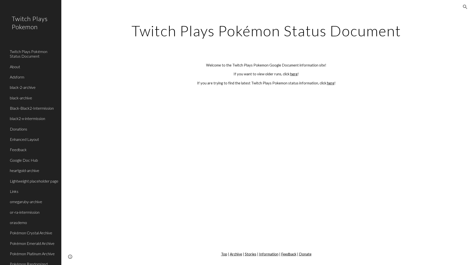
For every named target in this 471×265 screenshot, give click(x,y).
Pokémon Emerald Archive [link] (32, 243)
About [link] (15, 66)
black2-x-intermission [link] (27, 118)
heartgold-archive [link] (24, 170)
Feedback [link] (18, 149)
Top (224, 254)
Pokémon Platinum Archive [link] (32, 253)
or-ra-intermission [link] (24, 212)
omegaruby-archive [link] (26, 201)
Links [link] (14, 191)
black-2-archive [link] (23, 87)
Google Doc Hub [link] (24, 160)
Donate (305, 254)
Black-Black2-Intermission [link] (32, 108)
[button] (465, 7)
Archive (236, 254)
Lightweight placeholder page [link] (34, 181)
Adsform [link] (17, 77)
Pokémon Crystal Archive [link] (31, 232)
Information (268, 254)
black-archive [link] (21, 97)
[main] (266, 31)
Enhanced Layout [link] (24, 139)
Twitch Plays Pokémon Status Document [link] (28, 53)
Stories (250, 254)
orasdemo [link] (18, 222)
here (294, 74)
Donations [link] (18, 129)
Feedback (288, 254)
